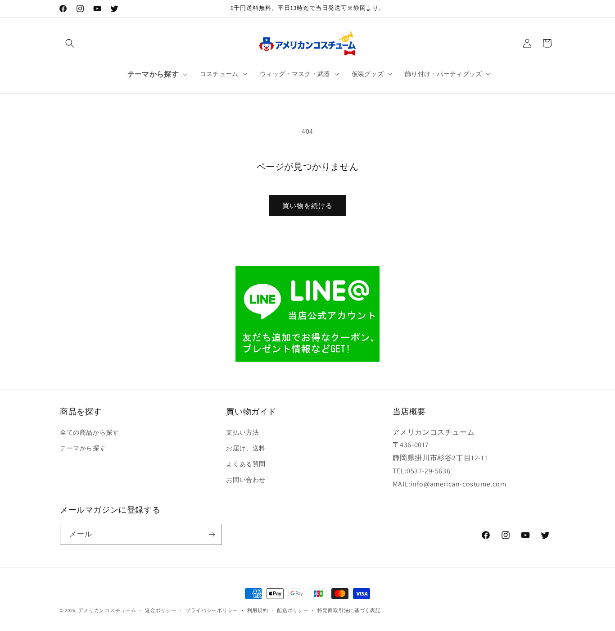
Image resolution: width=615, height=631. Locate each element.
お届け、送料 (246, 448)
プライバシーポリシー (211, 610)
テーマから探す (83, 448)
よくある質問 (246, 464)
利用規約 (257, 610)
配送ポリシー (292, 610)
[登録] (212, 534)
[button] (70, 43)
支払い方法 (242, 432)
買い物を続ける (307, 205)
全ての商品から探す (89, 432)
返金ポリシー (160, 610)
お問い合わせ (246, 480)
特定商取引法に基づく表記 (348, 610)
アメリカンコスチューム (107, 610)
